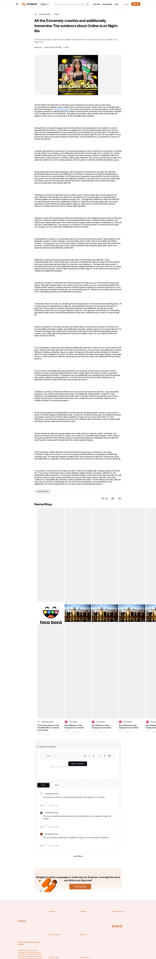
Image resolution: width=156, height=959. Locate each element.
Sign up (136, 4)
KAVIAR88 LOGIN (61, 109)
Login (126, 4)
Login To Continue (77, 764)
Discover (96, 4)
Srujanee (22, 921)
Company (52, 911)
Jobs (117, 4)
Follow (56, 14)
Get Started (80, 886)
